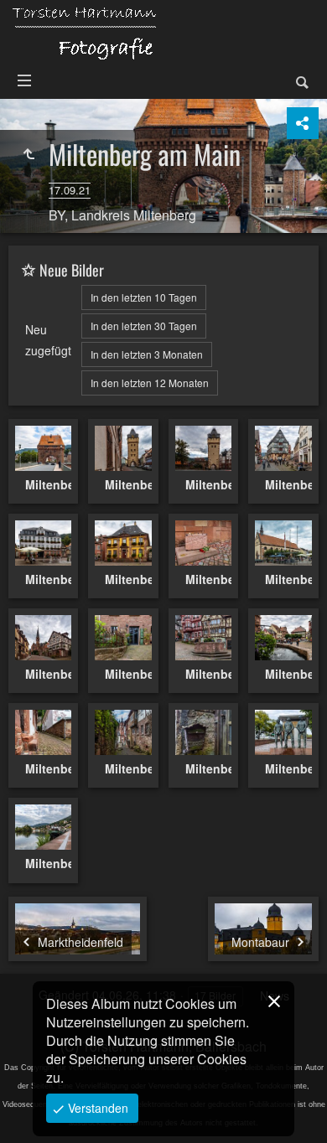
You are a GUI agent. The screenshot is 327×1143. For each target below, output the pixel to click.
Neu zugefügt (48, 340)
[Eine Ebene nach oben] (28, 154)
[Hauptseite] (84, 32)
